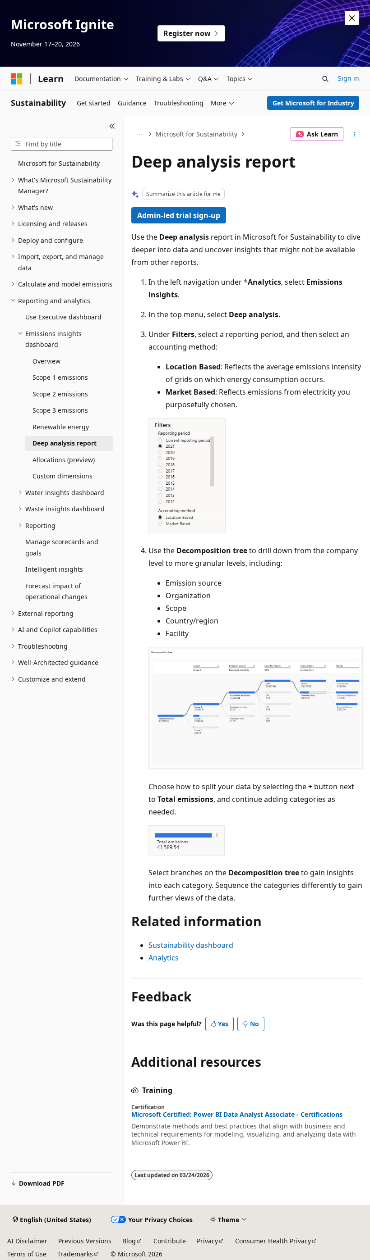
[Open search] (325, 79)
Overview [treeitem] (46, 361)
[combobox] (62, 144)
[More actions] (355, 134)
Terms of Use (26, 1254)
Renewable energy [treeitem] (60, 427)
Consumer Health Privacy (273, 1241)
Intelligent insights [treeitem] (54, 569)
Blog (129, 1241)
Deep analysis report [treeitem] (64, 443)
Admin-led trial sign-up (178, 215)
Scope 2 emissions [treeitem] (60, 394)
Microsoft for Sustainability (196, 134)
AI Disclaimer (27, 1241)
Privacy (207, 1241)
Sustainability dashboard (190, 945)
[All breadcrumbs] (139, 134)
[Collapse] (112, 126)
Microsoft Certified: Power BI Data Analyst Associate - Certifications (236, 1114)
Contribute (169, 1241)
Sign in (348, 78)
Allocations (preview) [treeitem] (63, 459)
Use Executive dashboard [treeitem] (63, 317)
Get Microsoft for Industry (313, 103)
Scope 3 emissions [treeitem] (60, 410)
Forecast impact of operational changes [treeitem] (56, 591)
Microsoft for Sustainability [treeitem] (59, 163)
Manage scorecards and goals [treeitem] (61, 547)
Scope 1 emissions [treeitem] (60, 377)
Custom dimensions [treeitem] (62, 476)
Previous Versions (84, 1241)
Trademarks (75, 1254)
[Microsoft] (17, 79)
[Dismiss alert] (352, 18)
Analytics (163, 958)
